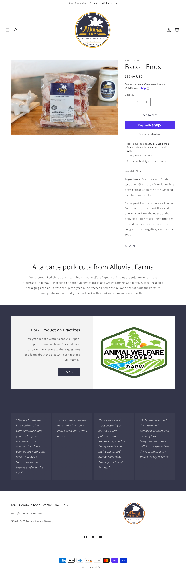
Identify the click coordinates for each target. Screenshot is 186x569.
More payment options (150, 134)
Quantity (129, 94)
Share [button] (131, 245)
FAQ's (69, 372)
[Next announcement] (179, 3)
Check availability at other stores (146, 161)
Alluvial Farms (97, 567)
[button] (8, 30)
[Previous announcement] (7, 3)
